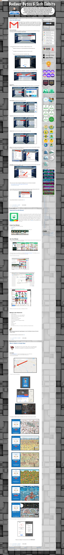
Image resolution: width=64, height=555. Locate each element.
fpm (34, 552)
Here (24, 334)
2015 (44, 224)
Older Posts (39, 547)
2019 (44, 205)
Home (25, 547)
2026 (44, 197)
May (45, 214)
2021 (44, 203)
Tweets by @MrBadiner (46, 28)
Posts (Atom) (15, 549)
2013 (44, 226)
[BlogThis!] (23, 543)
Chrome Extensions (41, 16)
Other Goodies (24, 16)
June (45, 213)
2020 (44, 204)
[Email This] (22, 543)
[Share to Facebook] (25, 543)
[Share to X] (24, 543)
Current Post (12, 16)
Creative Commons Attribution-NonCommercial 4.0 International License (48, 234)
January (46, 220)
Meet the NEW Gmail (15, 20)
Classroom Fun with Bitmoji (17, 210)
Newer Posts (12, 547)
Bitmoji (32, 220)
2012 (44, 227)
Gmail (12, 206)
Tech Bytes (29, 16)
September (46, 211)
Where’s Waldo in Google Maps (17, 343)
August (46, 212)
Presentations (48, 16)
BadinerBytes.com (50, 235)
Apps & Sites (35, 16)
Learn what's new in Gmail (15, 185)
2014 (44, 225)
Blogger (40, 552)
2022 (44, 202)
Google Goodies (17, 16)
